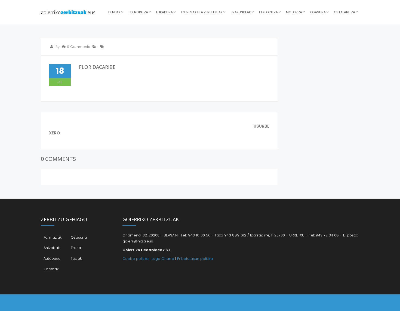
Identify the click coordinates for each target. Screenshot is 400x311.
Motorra (294, 12)
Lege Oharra (163, 258)
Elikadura (164, 12)
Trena (76, 247)
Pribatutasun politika (195, 258)
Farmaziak (52, 237)
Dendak (114, 12)
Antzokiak (52, 247)
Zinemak (51, 269)
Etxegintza (268, 12)
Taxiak (76, 258)
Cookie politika (135, 258)
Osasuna (318, 12)
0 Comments (78, 46)
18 (60, 71)
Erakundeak (241, 12)
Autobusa (52, 258)
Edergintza (138, 12)
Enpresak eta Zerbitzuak (202, 12)
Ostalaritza (344, 12)
